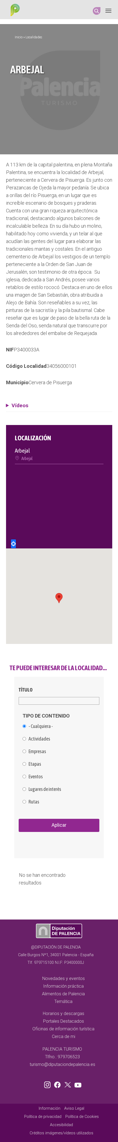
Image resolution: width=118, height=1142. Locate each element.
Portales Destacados (63, 1021)
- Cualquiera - (41, 726)
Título (26, 690)
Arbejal (27, 458)
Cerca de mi (63, 1036)
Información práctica (63, 986)
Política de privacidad (42, 1116)
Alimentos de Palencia (63, 993)
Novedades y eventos (63, 978)
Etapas (35, 764)
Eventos (36, 776)
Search (96, 11)
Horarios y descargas (63, 1013)
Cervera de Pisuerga (50, 382)
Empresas (37, 751)
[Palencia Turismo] (14, 10)
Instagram (48, 1083)
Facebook (59, 1083)
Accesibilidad (61, 1125)
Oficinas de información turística (63, 1028)
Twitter (68, 1083)
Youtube (77, 1083)
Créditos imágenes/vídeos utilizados (61, 1133)
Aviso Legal (74, 1108)
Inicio (19, 37)
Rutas (34, 801)
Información (49, 1108)
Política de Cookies (82, 1116)
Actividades (39, 738)
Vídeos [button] (20, 405)
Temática (63, 1001)
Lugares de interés (45, 789)
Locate (13, 543)
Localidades (34, 37)
